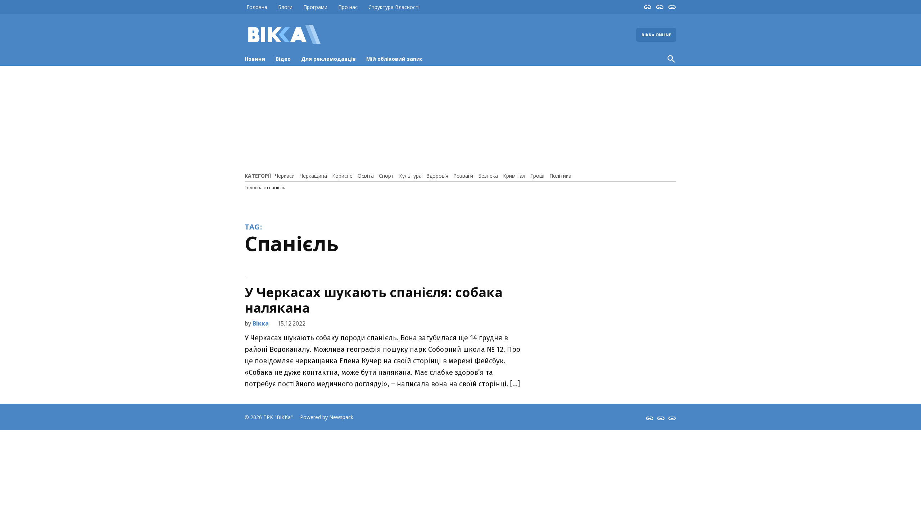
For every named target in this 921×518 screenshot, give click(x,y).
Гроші (537, 175)
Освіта (366, 175)
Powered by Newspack (326, 417)
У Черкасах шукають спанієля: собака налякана (374, 300)
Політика (560, 175)
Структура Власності (393, 7)
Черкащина (313, 175)
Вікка (261, 323)
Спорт (386, 175)
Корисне (342, 175)
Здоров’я (437, 175)
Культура (410, 175)
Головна (256, 7)
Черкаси (285, 175)
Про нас (348, 7)
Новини (255, 58)
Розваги (463, 175)
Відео (283, 58)
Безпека (488, 175)
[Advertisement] (460, 118)
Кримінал (514, 175)
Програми (315, 7)
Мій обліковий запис (394, 58)
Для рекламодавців (328, 58)
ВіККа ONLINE (656, 34)
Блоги (285, 7)
